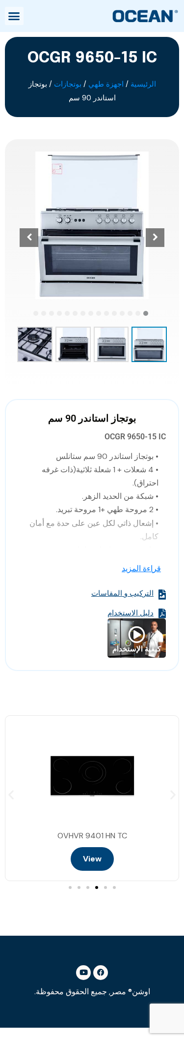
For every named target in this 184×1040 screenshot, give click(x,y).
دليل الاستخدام (130, 613)
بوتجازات (67, 84)
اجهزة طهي (106, 84)
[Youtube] (83, 972)
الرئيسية (143, 84)
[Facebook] (100, 972)
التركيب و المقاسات (122, 593)
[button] (14, 16)
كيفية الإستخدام (136, 649)
